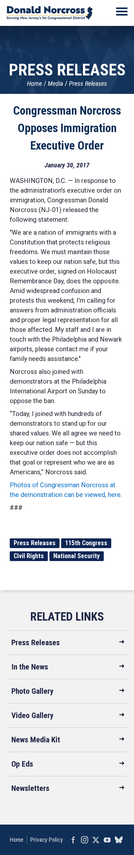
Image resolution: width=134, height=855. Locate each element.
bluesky (118, 840)
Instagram (84, 840)
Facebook (73, 840)
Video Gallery (32, 715)
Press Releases (88, 83)
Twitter (95, 840)
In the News (29, 666)
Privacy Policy (46, 839)
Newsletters (30, 788)
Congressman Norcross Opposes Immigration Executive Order (67, 128)
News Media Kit (35, 739)
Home (34, 83)
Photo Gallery (32, 691)
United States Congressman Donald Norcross (50, 13)
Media (55, 83)
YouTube (107, 840)
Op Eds (22, 764)
